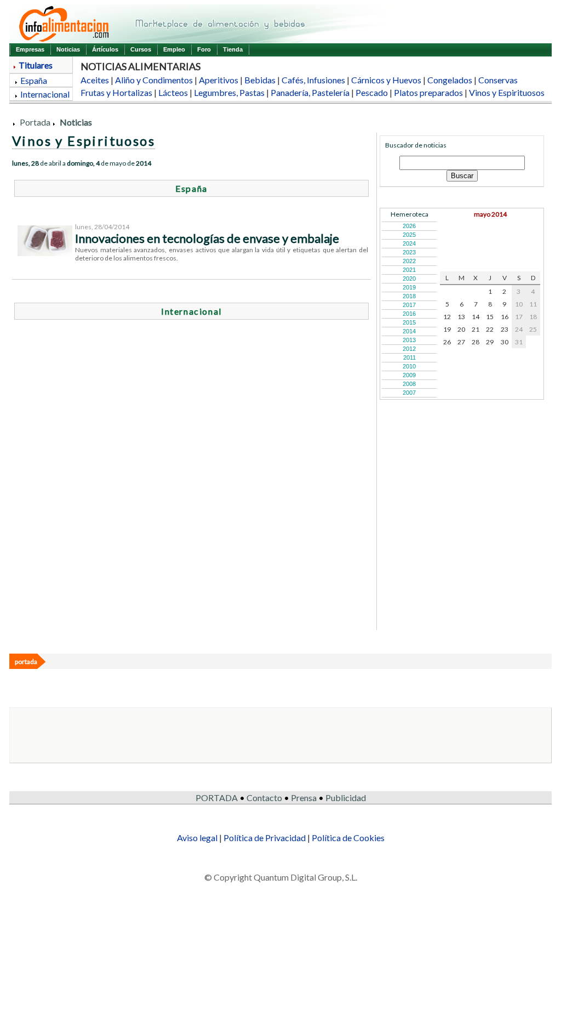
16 (504, 317)
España (33, 80)
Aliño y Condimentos (154, 80)
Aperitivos (218, 80)
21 (475, 329)
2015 (409, 322)
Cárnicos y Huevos (386, 80)
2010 (409, 366)
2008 (409, 384)
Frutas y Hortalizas (116, 92)
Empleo (174, 49)
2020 (409, 278)
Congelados (449, 80)
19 (447, 329)
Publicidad (345, 797)
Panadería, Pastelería (310, 92)
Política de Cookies (348, 837)
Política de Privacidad (265, 837)
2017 (409, 305)
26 (447, 342)
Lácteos (173, 92)
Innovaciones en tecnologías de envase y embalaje (207, 238)
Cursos (140, 49)
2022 (409, 261)
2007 (409, 392)
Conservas (498, 80)
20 (461, 329)
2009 (409, 375)
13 (461, 317)
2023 (409, 252)
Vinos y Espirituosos (507, 92)
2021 (409, 269)
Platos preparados (428, 92)
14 (475, 317)
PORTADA (217, 797)
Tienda (233, 49)
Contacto (264, 797)
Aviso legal (197, 837)
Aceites (95, 80)
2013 (409, 340)
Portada (35, 122)
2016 (409, 313)
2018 (409, 296)
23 (504, 329)
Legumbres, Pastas (229, 92)
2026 (409, 226)
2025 (409, 234)
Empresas (30, 49)
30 (504, 342)
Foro (204, 49)
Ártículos (105, 49)
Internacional (45, 94)
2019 (409, 287)
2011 (409, 357)
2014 (409, 331)
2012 (409, 348)
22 (490, 329)
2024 (409, 243)
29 (490, 342)
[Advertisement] (275, 455)
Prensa (304, 797)
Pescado (372, 92)
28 (475, 342)
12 (447, 317)
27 (461, 342)
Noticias (68, 49)
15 (490, 317)
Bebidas (260, 80)
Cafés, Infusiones (313, 80)
